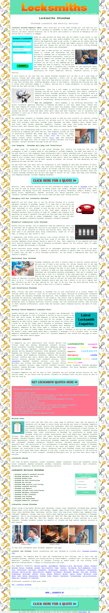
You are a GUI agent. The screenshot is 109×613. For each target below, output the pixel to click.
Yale (57, 138)
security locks (82, 43)
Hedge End (15, 578)
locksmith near (54, 313)
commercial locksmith (68, 440)
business (23, 212)
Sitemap (13, 598)
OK (89, 612)
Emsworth (57, 574)
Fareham (43, 576)
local (52, 210)
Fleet (56, 568)
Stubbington (16, 574)
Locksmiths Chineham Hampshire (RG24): (27, 28)
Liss (13, 570)
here (59, 548)
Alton (94, 568)
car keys (83, 39)
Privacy (96, 598)
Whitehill (87, 574)
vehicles (53, 97)
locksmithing (48, 99)
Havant (79, 574)
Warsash (76, 572)
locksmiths (72, 93)
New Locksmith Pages (21, 598)
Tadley (86, 566)
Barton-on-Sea (25, 572)
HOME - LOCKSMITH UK (54, 592)
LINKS (76, 13)
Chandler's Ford (66, 566)
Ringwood (24, 578)
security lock (48, 426)
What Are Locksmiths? (43, 103)
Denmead (48, 572)
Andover (35, 574)
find (17, 462)
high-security (56, 80)
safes (46, 111)
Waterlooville (38, 572)
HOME (72, 13)
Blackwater (42, 570)
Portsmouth (57, 572)
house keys (61, 37)
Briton (54, 134)
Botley (21, 568)
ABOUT (81, 13)
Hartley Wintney (40, 566)
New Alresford (47, 568)
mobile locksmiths (19, 115)
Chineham (84, 186)
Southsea (15, 572)
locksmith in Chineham (51, 30)
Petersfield (21, 570)
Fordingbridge (75, 576)
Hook (19, 576)
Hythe (49, 576)
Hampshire (19, 566)
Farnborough (52, 570)
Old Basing (72, 568)
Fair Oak (84, 572)
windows (93, 78)
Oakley (24, 576)
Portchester (80, 570)
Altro (52, 138)
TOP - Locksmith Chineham (21, 584)
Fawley (72, 574)
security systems (75, 109)
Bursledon (26, 574)
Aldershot (35, 578)
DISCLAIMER (94, 13)
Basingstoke (33, 576)
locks (86, 107)
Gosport (56, 576)
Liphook (37, 568)
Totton (42, 574)
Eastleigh (32, 570)
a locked (66, 84)
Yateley (63, 568)
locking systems (51, 95)
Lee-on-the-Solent (89, 576)
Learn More (82, 612)
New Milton (78, 566)
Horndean (93, 572)
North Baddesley (84, 568)
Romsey (49, 574)
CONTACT (87, 13)
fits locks (47, 107)
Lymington (63, 570)
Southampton (53, 566)
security (40, 43)
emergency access (49, 82)
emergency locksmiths (57, 351)
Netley (71, 570)
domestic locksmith (90, 434)
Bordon (65, 574)
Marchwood (67, 572)
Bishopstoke (91, 570)
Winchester (64, 576)
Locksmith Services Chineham (28, 470)
